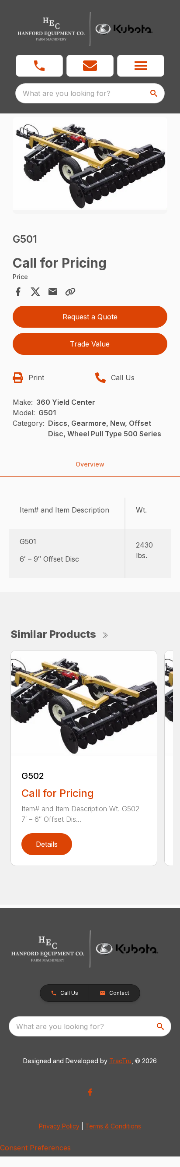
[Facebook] (90, 1092)
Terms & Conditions (113, 1126)
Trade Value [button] (90, 343)
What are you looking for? (67, 93)
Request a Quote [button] (90, 316)
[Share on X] (35, 291)
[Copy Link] (70, 291)
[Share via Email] (53, 291)
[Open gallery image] (90, 165)
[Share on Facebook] (18, 291)
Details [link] (47, 844)
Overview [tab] (90, 464)
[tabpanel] (90, 166)
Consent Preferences (35, 1147)
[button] (39, 66)
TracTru (120, 1060)
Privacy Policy (59, 1126)
